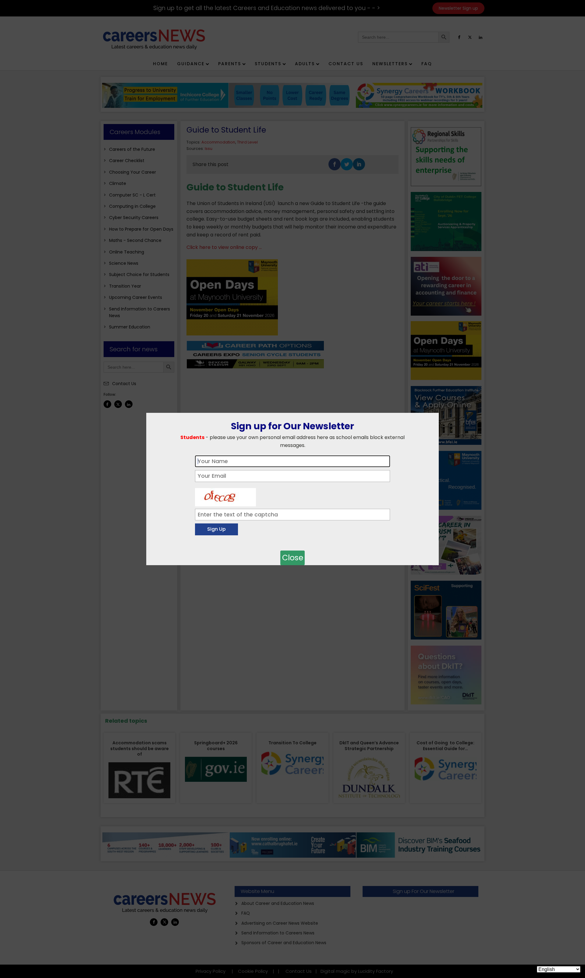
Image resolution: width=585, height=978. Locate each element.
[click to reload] (225, 495)
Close (292, 557)
